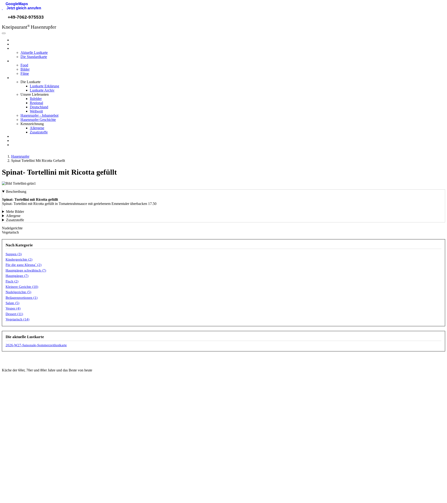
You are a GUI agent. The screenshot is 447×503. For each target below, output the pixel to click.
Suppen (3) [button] (14, 254)
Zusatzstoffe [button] (15, 220)
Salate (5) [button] (12, 303)
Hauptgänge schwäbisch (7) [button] (26, 270)
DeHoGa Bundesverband (252, 413)
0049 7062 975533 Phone (28, 420)
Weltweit (36, 111)
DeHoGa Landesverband (251, 420)
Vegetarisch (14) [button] (17, 319)
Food (24, 65)
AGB (348, 405)
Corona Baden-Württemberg (254, 428)
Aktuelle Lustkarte (34, 52)
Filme (24, 73)
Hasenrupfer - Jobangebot (39, 115)
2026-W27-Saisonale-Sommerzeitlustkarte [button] (36, 345)
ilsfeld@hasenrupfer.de (25, 405)
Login (349, 437)
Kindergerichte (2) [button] (19, 259)
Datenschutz (354, 420)
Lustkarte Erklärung (44, 86)
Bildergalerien (131, 444)
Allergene (37, 128)
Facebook (16, 452)
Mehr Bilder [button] (15, 212)
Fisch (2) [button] (12, 281)
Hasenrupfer (20, 40)
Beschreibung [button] (16, 192)
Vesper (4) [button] (13, 308)
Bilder (25, 69)
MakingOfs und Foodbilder (140, 436)
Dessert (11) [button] (14, 314)
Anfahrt (126, 428)
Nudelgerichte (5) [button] (18, 292)
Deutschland (39, 107)
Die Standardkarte (33, 57)
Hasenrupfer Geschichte (38, 120)
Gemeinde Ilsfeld (245, 405)
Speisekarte (130, 405)
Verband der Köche (247, 436)
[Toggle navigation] (4, 33)
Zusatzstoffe (39, 132)
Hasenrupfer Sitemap (361, 445)
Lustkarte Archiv (42, 90)
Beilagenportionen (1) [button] (21, 297)
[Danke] (48, 485)
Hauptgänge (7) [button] (17, 276)
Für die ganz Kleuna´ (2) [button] (23, 265)
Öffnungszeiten (132, 420)
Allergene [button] (13, 216)
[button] (15, 4)
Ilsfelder (36, 99)
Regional (36, 103)
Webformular (18, 413)
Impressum (353, 413)
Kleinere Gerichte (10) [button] (22, 287)
